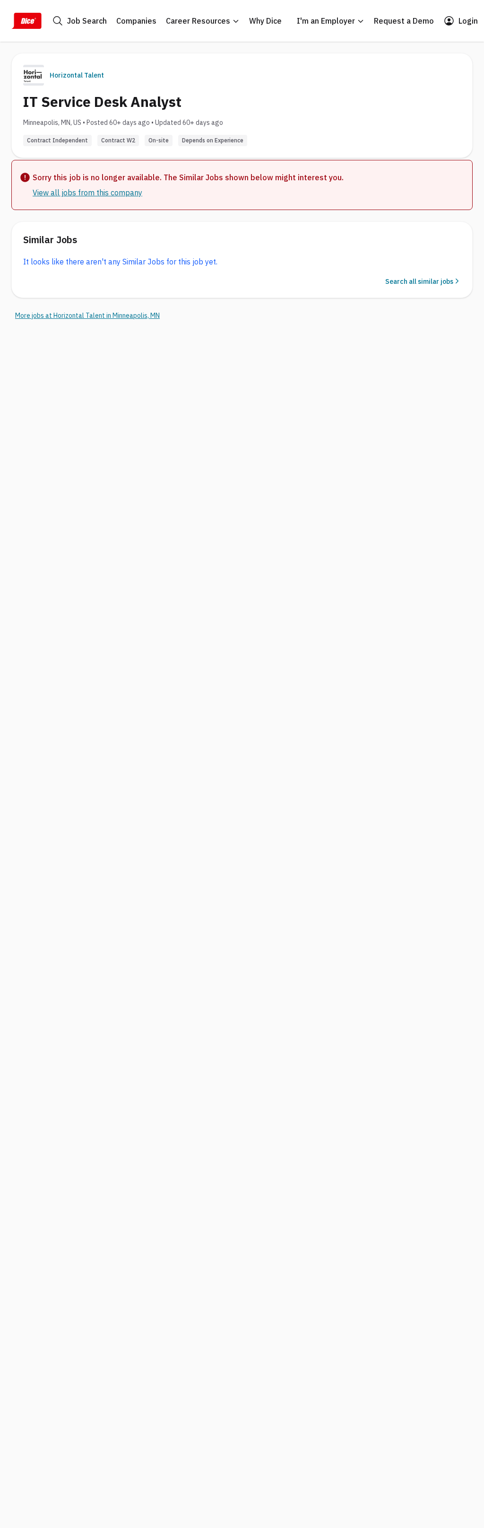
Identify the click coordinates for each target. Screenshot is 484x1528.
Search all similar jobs (419, 281)
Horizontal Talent (77, 75)
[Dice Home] (26, 21)
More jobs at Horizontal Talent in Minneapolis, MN (87, 315)
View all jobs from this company (87, 192)
